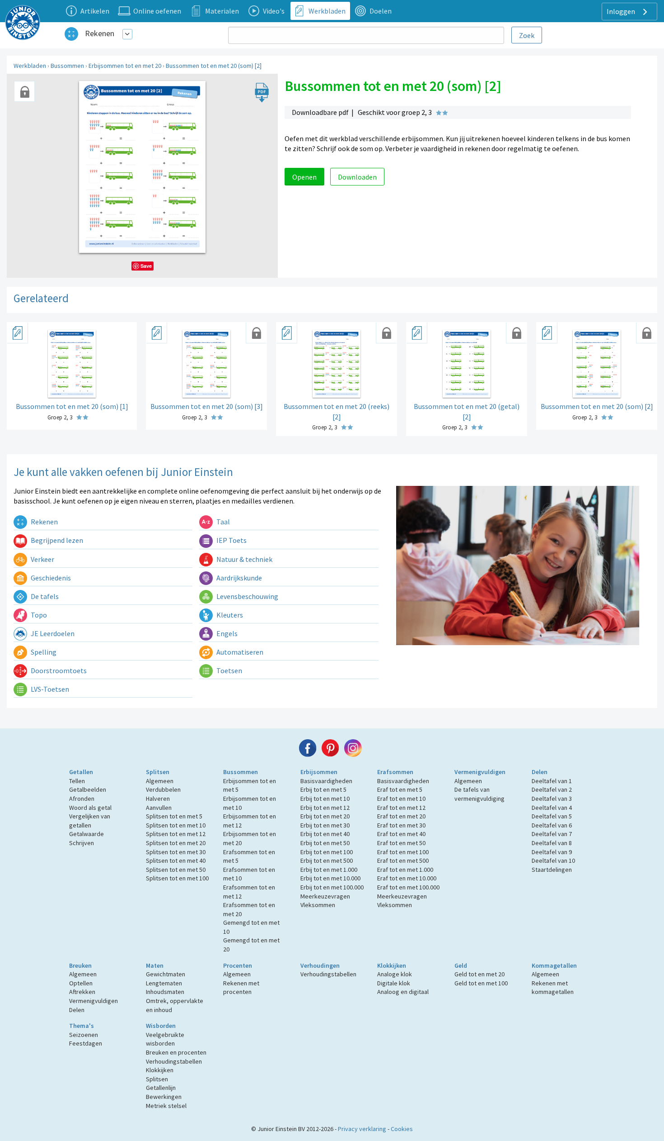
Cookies (402, 1129)
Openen (304, 176)
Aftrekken (82, 992)
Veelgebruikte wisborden (165, 1039)
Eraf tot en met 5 (399, 789)
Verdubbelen (163, 789)
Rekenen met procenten (241, 987)
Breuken (80, 965)
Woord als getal (90, 807)
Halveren (158, 798)
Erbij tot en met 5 (323, 789)
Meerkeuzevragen (325, 896)
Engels (226, 633)
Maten (155, 965)
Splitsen (157, 772)
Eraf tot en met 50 (401, 843)
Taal (222, 521)
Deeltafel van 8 (552, 843)
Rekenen (99, 33)
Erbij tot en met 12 (325, 807)
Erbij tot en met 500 (326, 860)
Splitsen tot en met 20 (176, 843)
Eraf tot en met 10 (401, 798)
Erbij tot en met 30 (325, 825)
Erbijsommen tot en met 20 (125, 66)
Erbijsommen (318, 772)
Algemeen (159, 781)
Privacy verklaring (362, 1129)
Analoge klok (394, 974)
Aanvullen (159, 807)
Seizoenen (83, 1035)
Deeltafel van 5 (552, 816)
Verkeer (41, 559)
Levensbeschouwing (246, 596)
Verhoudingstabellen (328, 974)
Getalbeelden (87, 789)
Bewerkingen (164, 1097)
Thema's (81, 1026)
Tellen (77, 781)
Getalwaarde (86, 834)
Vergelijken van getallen (89, 820)
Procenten (237, 965)
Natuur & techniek (243, 559)
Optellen (81, 983)
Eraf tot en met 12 (401, 807)
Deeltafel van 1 (552, 781)
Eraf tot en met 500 (403, 860)
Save (146, 265)
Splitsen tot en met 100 (177, 878)
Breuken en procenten (176, 1052)
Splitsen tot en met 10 (176, 825)
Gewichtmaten (165, 974)
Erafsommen (395, 772)
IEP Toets (231, 540)
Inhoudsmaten (165, 992)
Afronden (81, 798)
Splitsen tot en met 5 (174, 816)
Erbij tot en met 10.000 (330, 878)
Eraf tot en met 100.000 (408, 887)
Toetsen (228, 670)
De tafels (44, 596)
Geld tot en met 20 (479, 974)
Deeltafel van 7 (552, 834)
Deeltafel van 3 (552, 798)
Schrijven (81, 843)
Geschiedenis (50, 577)
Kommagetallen (554, 965)
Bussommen (67, 66)
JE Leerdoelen (52, 633)
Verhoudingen (320, 965)
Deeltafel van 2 (552, 789)
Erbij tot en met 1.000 (328, 869)
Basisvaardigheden (326, 781)
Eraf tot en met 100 (403, 852)
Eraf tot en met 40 (401, 834)
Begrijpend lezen (56, 540)
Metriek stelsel (166, 1106)
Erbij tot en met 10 (325, 798)
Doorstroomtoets (58, 670)
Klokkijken (391, 965)
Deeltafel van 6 (552, 825)
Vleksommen (317, 905)
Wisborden (161, 1026)
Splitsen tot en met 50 (176, 869)
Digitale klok (393, 983)
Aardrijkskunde (238, 577)
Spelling (42, 651)
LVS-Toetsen (49, 689)
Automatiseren (239, 651)
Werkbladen (30, 66)
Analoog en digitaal (403, 992)
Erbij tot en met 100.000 (332, 887)
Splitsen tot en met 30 (176, 852)
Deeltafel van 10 (553, 860)
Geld (460, 965)
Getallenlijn (161, 1088)
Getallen (81, 772)
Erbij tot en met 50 (325, 843)
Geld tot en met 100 (481, 983)
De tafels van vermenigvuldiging (479, 794)
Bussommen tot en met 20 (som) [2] (214, 66)
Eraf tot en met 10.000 (406, 878)
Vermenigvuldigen (479, 772)
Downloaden (357, 176)
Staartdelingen (552, 869)
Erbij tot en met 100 (326, 852)
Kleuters (229, 614)
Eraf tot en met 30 (401, 825)
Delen (539, 772)
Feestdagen (85, 1043)
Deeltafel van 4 (552, 807)
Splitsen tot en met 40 (176, 860)
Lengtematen (164, 983)
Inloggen (621, 11)
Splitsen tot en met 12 (176, 834)
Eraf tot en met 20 (401, 816)
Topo (38, 614)
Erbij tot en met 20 (325, 816)
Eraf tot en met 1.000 (405, 869)
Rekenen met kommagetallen (553, 987)
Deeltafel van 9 (552, 852)
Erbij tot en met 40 (325, 834)
